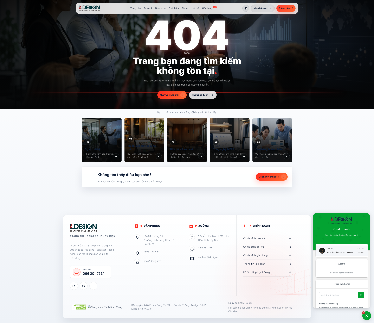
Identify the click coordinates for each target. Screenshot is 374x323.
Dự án (148, 8)
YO (83, 285)
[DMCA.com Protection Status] (79, 307)
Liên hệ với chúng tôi (272, 176)
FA (73, 285)
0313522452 (144, 309)
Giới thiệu (174, 8)
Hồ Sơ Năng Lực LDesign (267, 272)
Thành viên (286, 8)
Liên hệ (195, 8)
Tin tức (185, 8)
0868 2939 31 (151, 251)
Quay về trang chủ (172, 95)
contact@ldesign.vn (209, 257)
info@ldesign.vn (152, 261)
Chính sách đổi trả (267, 247)
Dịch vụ (160, 8)
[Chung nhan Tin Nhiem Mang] (105, 307)
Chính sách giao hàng (267, 255)
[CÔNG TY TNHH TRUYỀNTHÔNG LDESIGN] (92, 8)
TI (93, 285)
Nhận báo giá (263, 8)
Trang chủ (135, 8)
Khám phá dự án (202, 95)
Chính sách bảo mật (267, 238)
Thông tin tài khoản (267, 264)
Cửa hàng (209, 8)
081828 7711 (205, 247)
